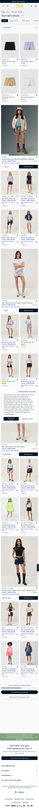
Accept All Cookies (11, 418)
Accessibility (9, 799)
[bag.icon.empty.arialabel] (36, 6)
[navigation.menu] (3, 6)
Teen (8, 12)
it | (20, 792)
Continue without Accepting (26, 391)
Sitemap (25, 802)
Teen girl (14, 12)
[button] (38, 567)
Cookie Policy (29, 799)
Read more (19, 739)
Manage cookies (19, 799)
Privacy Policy (17, 802)
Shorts (20, 12)
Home (3, 12)
